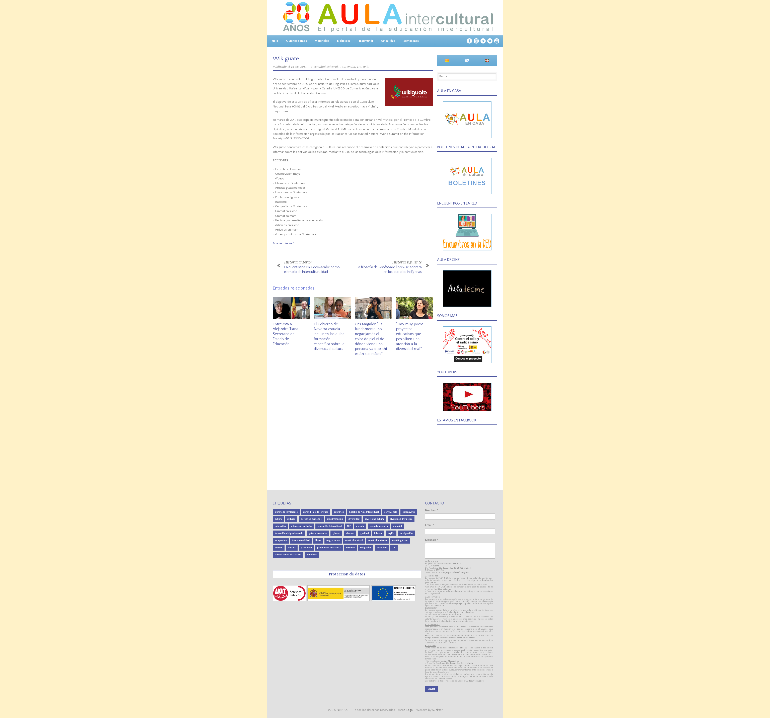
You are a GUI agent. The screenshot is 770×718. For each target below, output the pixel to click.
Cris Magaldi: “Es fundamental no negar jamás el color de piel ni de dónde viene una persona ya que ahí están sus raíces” (371, 339)
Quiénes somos (296, 41)
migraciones (333, 540)
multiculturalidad (354, 540)
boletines (339, 512)
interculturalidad (301, 540)
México (279, 547)
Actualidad (388, 41)
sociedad (382, 547)
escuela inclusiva (379, 526)
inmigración (406, 533)
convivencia (390, 512)
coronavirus (408, 512)
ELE (349, 526)
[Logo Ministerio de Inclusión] (338, 600)
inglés (391, 533)
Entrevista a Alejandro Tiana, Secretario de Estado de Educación (286, 334)
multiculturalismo (377, 540)
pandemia (306, 547)
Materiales (322, 41)
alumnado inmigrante (286, 512)
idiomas (350, 533)
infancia (378, 533)
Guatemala (347, 67)
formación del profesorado (289, 533)
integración (281, 540)
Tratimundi (366, 41)
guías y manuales (318, 533)
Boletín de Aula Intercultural (364, 512)
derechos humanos (311, 519)
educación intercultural (329, 526)
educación (280, 526)
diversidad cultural (324, 67)
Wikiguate (286, 58)
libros (318, 540)
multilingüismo (400, 540)
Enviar (431, 689)
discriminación (335, 519)
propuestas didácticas (329, 547)
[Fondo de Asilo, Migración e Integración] (393, 600)
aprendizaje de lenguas (315, 512)
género (336, 533)
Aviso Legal (405, 710)
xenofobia (312, 554)
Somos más (411, 41)
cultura (278, 519)
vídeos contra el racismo (288, 554)
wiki (366, 67)
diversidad (354, 519)
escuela (360, 526)
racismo (350, 547)
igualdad (364, 533)
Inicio (274, 41)
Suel (437, 710)
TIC (359, 67)
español (397, 526)
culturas (291, 519)
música (292, 547)
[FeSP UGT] (290, 600)
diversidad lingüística (401, 519)
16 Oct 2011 (299, 67)
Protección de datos (347, 574)
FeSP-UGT (343, 710)
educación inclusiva (301, 526)
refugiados (365, 547)
